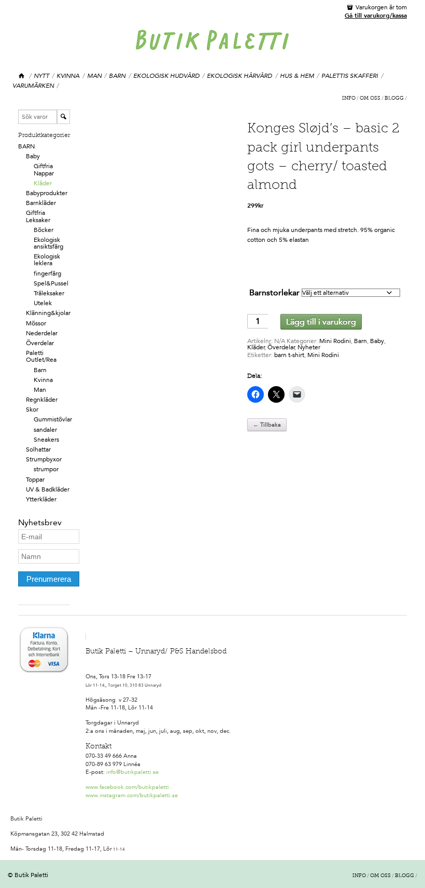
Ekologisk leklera (47, 260)
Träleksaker (49, 293)
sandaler (45, 429)
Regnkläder (42, 399)
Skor (32, 409)
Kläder (43, 183)
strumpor (46, 469)
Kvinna (67, 75)
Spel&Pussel (51, 283)
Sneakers (46, 439)
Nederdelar (42, 333)
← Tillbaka (267, 424)
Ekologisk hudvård (166, 75)
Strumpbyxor (44, 459)
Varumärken (33, 85)
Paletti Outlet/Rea (41, 356)
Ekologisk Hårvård (239, 75)
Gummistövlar (53, 419)
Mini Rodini (335, 341)
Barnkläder (41, 203)
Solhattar (38, 449)
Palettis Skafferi (349, 75)
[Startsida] (22, 76)
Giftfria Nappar (44, 169)
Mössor (36, 323)
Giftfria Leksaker (38, 216)
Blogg (394, 98)
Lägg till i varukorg (321, 321)
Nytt (41, 75)
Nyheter (309, 347)
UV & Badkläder (47, 489)
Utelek (43, 303)
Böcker (43, 230)
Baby (33, 156)
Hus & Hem (297, 75)
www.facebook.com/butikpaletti (127, 787)
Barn (117, 75)
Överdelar (40, 343)
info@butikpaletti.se (132, 772)
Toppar (35, 479)
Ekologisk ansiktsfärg (48, 243)
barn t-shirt (289, 355)
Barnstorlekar (274, 292)
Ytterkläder (41, 499)
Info (349, 98)
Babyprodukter (46, 193)
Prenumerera (48, 579)
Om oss (370, 98)
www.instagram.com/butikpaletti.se (132, 795)
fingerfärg (47, 273)
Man (94, 75)
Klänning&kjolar (48, 313)
